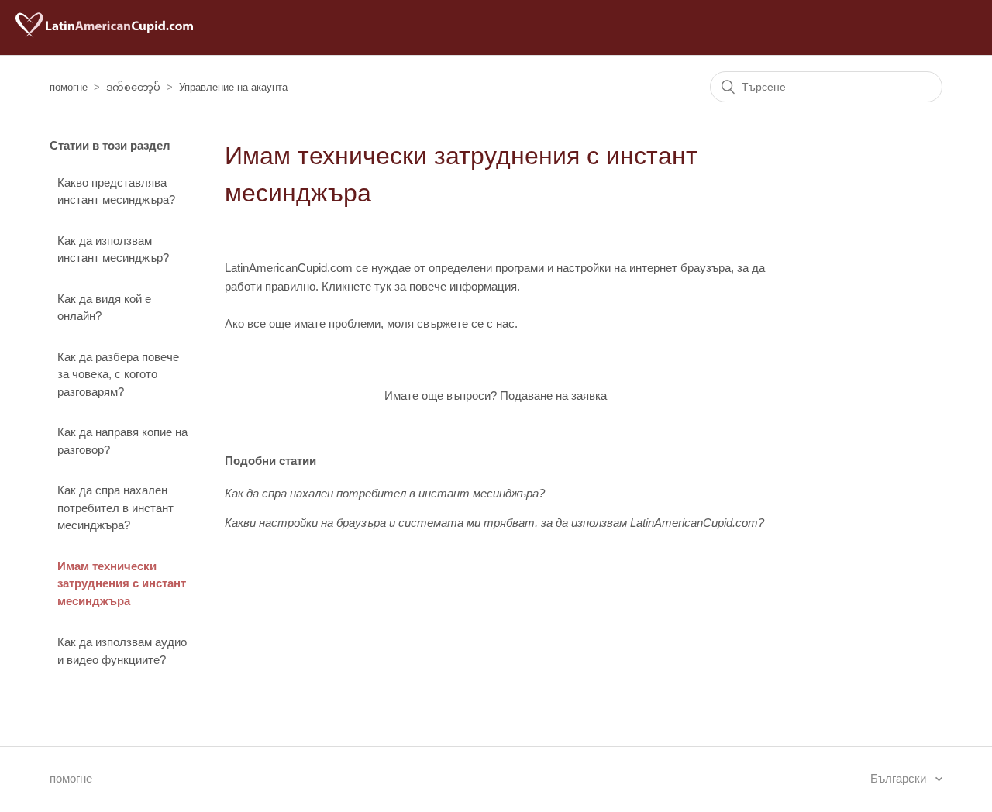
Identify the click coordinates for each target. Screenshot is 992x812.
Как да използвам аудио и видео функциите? (122, 650)
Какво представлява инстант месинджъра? (116, 191)
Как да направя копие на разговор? (122, 440)
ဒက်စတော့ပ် (133, 87)
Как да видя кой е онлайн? (104, 307)
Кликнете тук (356, 286)
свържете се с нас (466, 323)
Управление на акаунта (233, 87)
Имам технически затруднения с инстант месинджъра (121, 583)
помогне (69, 87)
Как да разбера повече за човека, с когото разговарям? (118, 374)
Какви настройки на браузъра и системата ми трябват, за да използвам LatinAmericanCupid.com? (494, 522)
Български (899, 778)
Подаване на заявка (553, 395)
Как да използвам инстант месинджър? (113, 249)
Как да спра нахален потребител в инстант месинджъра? (115, 507)
